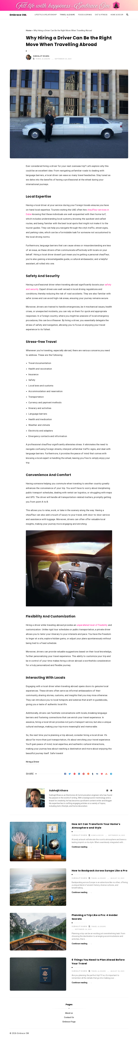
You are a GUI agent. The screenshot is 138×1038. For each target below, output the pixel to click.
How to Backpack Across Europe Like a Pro (99, 870)
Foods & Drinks (85, 15)
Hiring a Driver (32, 762)
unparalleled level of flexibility (92, 625)
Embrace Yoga (69, 1022)
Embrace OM (18, 14)
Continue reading (79, 847)
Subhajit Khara (41, 56)
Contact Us (69, 1017)
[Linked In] (107, 791)
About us (69, 1013)
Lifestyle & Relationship (46, 15)
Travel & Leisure (67, 15)
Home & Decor (117, 15)
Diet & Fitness (101, 15)
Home (29, 30)
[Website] (111, 791)
